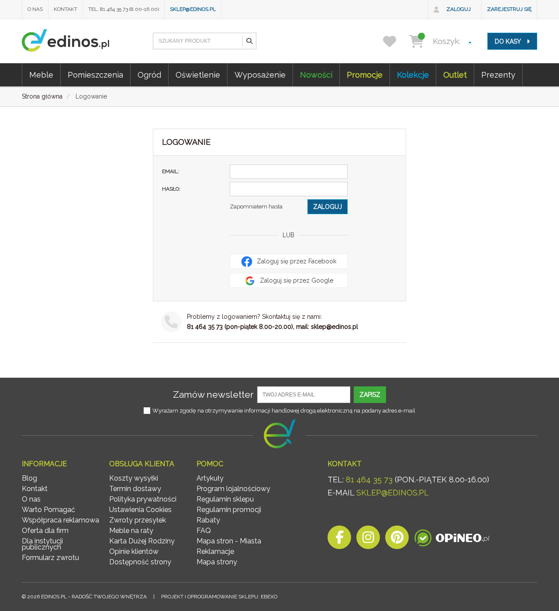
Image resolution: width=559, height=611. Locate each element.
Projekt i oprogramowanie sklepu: (219, 597)
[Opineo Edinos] (452, 540)
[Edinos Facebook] (339, 540)
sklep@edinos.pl (193, 9)
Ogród (149, 74)
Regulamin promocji (229, 509)
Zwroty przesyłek (137, 520)
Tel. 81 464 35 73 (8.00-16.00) (123, 9)
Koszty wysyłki (133, 478)
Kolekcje (413, 74)
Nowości (316, 74)
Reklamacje (215, 551)
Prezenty (498, 74)
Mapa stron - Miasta (229, 541)
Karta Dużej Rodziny (142, 541)
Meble (41, 74)
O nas (35, 9)
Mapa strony (217, 562)
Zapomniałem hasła (256, 206)
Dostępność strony (140, 562)
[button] (249, 41)
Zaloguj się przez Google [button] (295, 280)
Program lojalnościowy (233, 489)
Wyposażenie (260, 74)
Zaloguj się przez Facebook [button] (295, 261)
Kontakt (65, 9)
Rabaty (208, 520)
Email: (170, 171)
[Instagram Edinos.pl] (368, 540)
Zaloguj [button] (327, 206)
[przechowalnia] (395, 41)
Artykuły (210, 478)
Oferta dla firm (45, 530)
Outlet (455, 74)
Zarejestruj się (509, 9)
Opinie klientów (134, 551)
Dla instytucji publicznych (42, 544)
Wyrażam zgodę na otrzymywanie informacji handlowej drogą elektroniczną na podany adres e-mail (283, 410)
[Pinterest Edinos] (397, 540)
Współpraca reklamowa (60, 520)
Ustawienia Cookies (140, 509)
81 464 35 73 (369, 479)
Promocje (365, 74)
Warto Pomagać (48, 509)
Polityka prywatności (142, 499)
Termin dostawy (135, 489)
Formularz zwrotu (50, 557)
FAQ (204, 530)
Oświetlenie (198, 74)
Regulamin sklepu (225, 499)
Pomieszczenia (95, 74)
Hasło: (171, 189)
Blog (29, 478)
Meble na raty (131, 530)
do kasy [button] (508, 41)
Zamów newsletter (213, 394)
